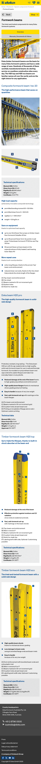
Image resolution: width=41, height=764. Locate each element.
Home (3, 7)
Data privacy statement (9, 746)
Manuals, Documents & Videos (20, 36)
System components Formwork (24, 7)
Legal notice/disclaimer (9, 743)
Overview (20, 32)
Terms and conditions (9, 750)
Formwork (10, 7)
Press (3, 739)
